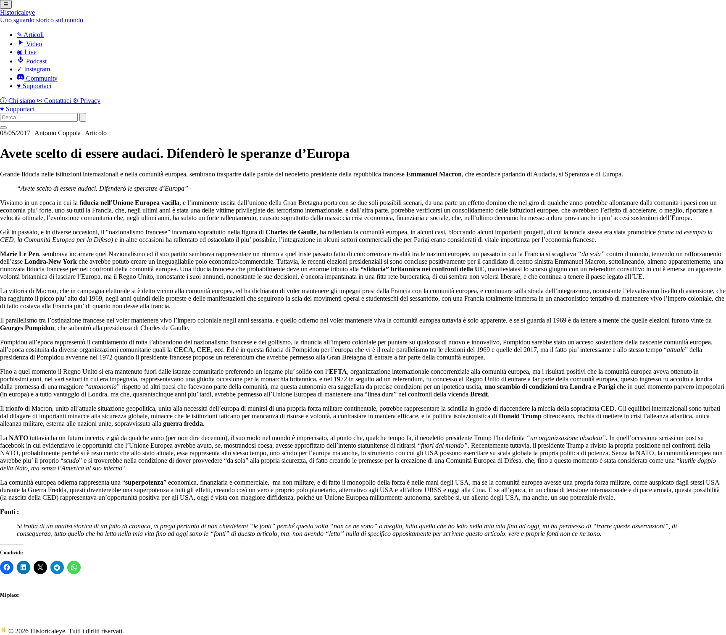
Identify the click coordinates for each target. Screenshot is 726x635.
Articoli (30, 34)
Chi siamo (18, 100)
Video (33, 43)
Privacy (86, 100)
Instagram (33, 69)
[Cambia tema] (3, 127)
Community (41, 78)
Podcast (35, 61)
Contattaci (55, 100)
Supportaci (34, 85)
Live (27, 51)
